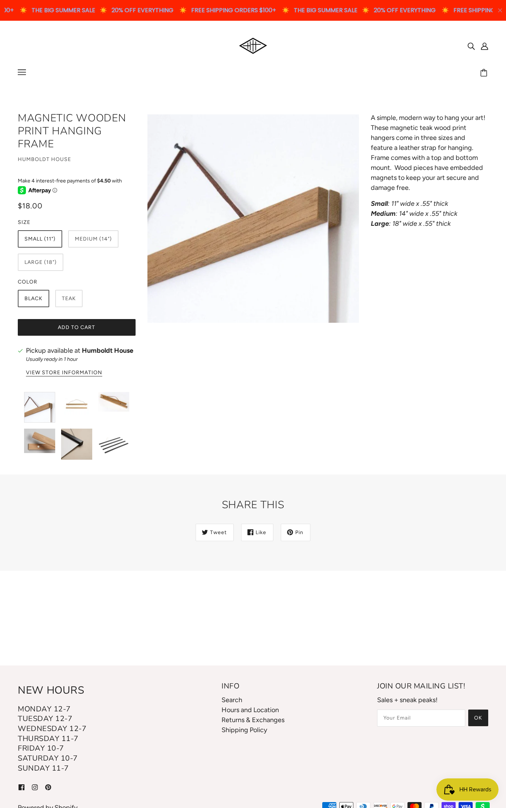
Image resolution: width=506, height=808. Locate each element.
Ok (478, 718)
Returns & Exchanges (253, 720)
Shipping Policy (244, 730)
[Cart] (485, 73)
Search (232, 700)
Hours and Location (250, 710)
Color (27, 282)
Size (24, 222)
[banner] (253, 45)
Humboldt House (44, 159)
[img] (471, 46)
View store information (64, 373)
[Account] (484, 46)
